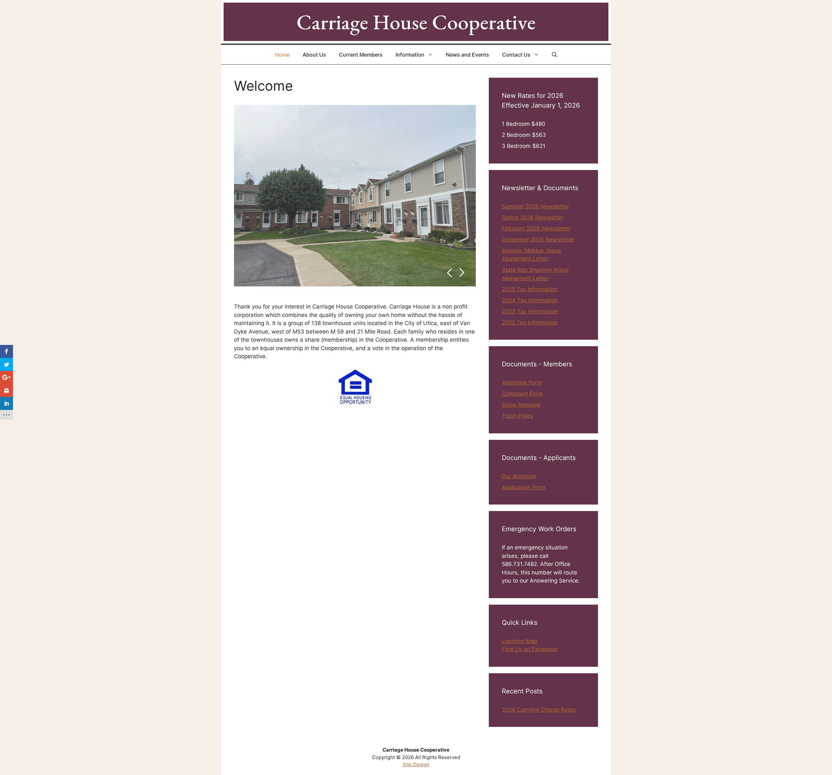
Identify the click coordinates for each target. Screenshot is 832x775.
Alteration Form (522, 382)
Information (410, 54)
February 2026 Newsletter (536, 228)
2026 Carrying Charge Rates (539, 709)
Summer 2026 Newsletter (535, 206)
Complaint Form (522, 393)
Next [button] (462, 272)
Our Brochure (519, 476)
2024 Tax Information (530, 300)
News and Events (467, 54)
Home (282, 54)
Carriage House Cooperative (416, 21)
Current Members (361, 54)
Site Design (416, 764)
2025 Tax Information (529, 289)
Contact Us (516, 54)
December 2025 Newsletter (538, 239)
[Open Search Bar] (554, 54)
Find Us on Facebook (529, 649)
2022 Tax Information (529, 322)
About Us (314, 54)
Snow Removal (521, 404)
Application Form (523, 487)
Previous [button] (449, 272)
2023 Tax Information (530, 311)
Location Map (519, 641)
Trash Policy (517, 416)
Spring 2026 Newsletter (533, 217)
